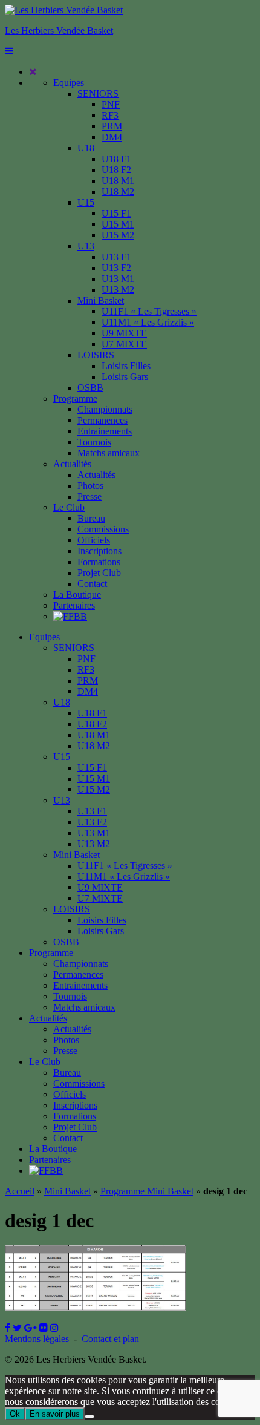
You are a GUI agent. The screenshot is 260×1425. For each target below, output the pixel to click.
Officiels (93, 540)
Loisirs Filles (126, 366)
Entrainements (104, 431)
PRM (112, 126)
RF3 (110, 115)
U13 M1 (118, 279)
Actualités (72, 464)
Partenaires (74, 605)
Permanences (102, 420)
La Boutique (77, 594)
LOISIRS (95, 355)
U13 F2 (116, 268)
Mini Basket (100, 300)
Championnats (104, 409)
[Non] (89, 1416)
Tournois (94, 442)
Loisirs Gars (125, 377)
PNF (111, 104)
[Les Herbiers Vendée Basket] (64, 10)
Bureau (91, 518)
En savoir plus (55, 1413)
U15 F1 (116, 213)
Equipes (68, 82)
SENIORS (98, 93)
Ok (15, 1413)
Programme (75, 398)
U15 (85, 202)
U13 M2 (118, 289)
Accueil (19, 1191)
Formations (98, 562)
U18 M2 (118, 191)
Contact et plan (110, 1339)
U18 (85, 148)
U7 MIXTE (124, 344)
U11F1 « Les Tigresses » (149, 311)
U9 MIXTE (124, 333)
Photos (90, 485)
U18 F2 (116, 170)
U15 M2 (118, 235)
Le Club (69, 507)
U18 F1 (116, 159)
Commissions (103, 529)
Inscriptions (99, 551)
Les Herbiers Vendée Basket (59, 30)
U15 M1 (118, 224)
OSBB (90, 387)
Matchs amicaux (108, 453)
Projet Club (99, 573)
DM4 (112, 137)
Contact (92, 583)
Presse (89, 496)
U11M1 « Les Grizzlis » (148, 322)
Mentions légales (37, 1339)
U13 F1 (116, 257)
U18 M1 (118, 180)
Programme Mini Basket (146, 1191)
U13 (85, 246)
